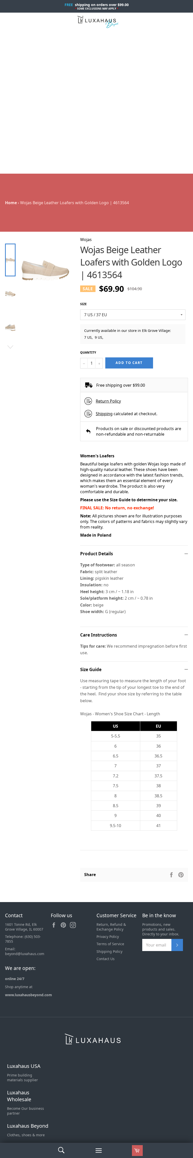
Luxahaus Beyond (27, 1125)
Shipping (104, 413)
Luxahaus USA (23, 1066)
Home (11, 202)
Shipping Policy (109, 951)
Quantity (88, 353)
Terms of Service (110, 943)
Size (83, 304)
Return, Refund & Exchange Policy (111, 927)
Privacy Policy (107, 936)
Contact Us (105, 958)
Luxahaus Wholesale (19, 1096)
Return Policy (108, 401)
